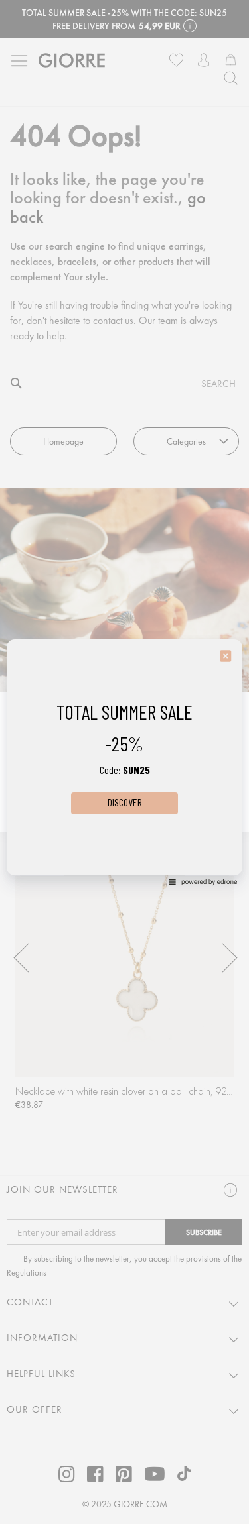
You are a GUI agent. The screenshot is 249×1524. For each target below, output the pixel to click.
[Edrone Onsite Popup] (124, 762)
